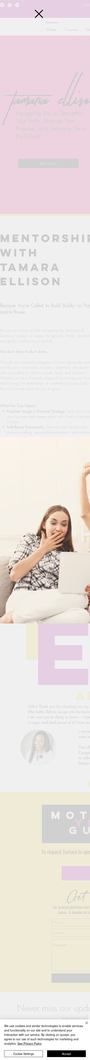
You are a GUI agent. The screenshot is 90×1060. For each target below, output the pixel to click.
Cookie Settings (23, 1054)
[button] (39, 14)
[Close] (84, 1025)
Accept (66, 1054)
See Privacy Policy (29, 1043)
